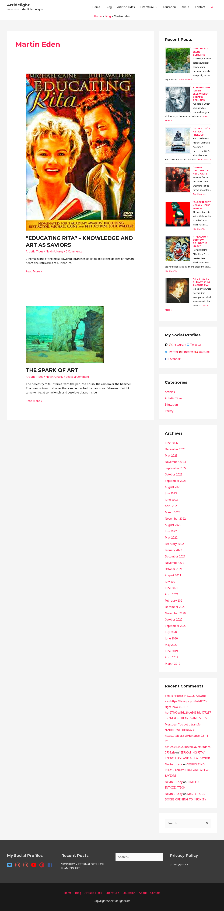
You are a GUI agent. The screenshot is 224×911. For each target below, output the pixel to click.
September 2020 (175, 626)
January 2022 (173, 550)
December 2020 (175, 607)
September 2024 (175, 468)
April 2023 (171, 506)
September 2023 (175, 481)
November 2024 (175, 462)
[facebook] (50, 865)
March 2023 (172, 512)
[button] (212, 7)
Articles (170, 392)
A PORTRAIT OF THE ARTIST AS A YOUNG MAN (202, 282)
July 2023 (171, 493)
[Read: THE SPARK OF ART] (65, 334)
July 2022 (171, 531)
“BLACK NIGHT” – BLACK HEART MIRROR (202, 205)
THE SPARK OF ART (52, 370)
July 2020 (171, 632)
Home (96, 7)
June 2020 (171, 638)
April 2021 (171, 594)
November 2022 (175, 518)
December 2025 (175, 449)
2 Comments (74, 251)
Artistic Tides (126, 7)
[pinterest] (43, 865)
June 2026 (171, 443)
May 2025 (171, 455)
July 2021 (171, 582)
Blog (109, 7)
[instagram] (18, 865)
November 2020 (175, 613)
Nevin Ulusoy (174, 764)
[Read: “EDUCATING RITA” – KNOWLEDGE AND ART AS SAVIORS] (80, 152)
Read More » (34, 271)
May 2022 (171, 537)
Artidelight (18, 5)
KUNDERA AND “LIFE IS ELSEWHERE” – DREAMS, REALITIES (201, 93)
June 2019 (171, 651)
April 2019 (171, 657)
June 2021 (171, 588)
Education (169, 7)
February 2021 (174, 600)
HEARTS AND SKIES (194, 718)
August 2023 (173, 487)
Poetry (169, 411)
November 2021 (175, 563)
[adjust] (166, 344)
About (185, 7)
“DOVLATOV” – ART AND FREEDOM (201, 131)
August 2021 (173, 575)
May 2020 (171, 645)
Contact (200, 7)
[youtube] (34, 865)
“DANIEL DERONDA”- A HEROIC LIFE (201, 170)
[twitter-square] (10, 865)
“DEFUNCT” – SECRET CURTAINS (200, 51)
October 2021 (173, 569)
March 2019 (172, 664)
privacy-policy (179, 864)
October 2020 (173, 619)
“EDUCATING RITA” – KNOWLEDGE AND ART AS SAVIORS (187, 770)
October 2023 (173, 474)
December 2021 (175, 556)
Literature (147, 7)
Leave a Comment (77, 377)
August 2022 (173, 525)
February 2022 (174, 544)
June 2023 (171, 500)
